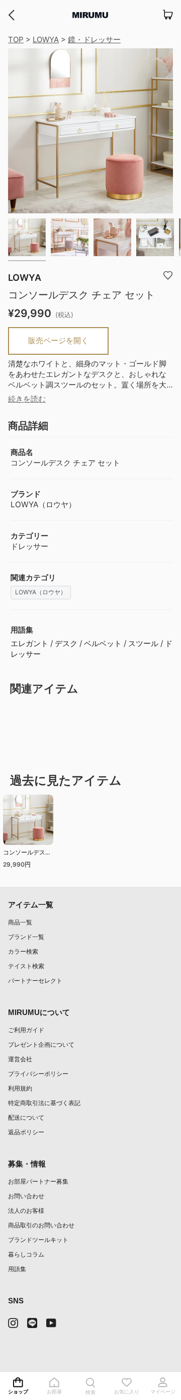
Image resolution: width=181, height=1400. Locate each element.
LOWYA (46, 39)
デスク (66, 643)
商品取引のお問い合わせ (41, 1225)
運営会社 (20, 1059)
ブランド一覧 (26, 937)
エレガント (29, 643)
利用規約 (20, 1088)
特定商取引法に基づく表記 (44, 1103)
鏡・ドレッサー (94, 39)
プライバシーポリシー (38, 1073)
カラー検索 (23, 951)
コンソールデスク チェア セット (27, 853)
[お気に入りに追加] (168, 275)
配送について (26, 1117)
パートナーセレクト (35, 980)
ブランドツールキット (38, 1239)
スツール (143, 643)
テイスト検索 (26, 966)
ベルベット (103, 643)
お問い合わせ (26, 1196)
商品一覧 (20, 922)
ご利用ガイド (26, 1030)
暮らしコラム (26, 1254)
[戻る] (11, 15)
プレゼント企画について (41, 1044)
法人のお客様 (26, 1210)
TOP (16, 39)
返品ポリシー (26, 1132)
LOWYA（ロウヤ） (40, 592)
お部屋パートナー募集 (38, 1181)
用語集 (17, 1269)
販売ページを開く (58, 340)
